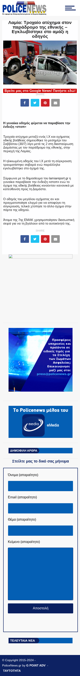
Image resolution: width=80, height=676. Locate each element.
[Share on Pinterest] (45, 103)
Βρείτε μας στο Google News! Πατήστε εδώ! (40, 91)
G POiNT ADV (35, 665)
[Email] (55, 103)
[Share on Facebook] (24, 103)
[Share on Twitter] (35, 103)
